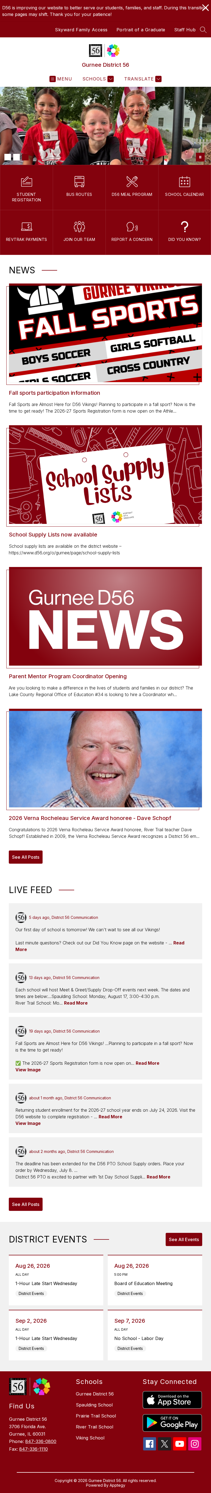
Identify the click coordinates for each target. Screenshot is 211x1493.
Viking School (90, 1438)
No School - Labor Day (140, 1338)
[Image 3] (25, 157)
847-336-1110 (33, 1449)
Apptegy (117, 1485)
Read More (76, 1003)
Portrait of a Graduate (140, 29)
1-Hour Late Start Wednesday (47, 1283)
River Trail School (94, 1427)
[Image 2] (16, 157)
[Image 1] (7, 157)
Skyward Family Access (81, 29)
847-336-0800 (40, 1441)
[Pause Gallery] (200, 157)
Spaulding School (94, 1405)
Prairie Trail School (96, 1416)
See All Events (184, 1239)
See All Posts (25, 857)
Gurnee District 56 (95, 1394)
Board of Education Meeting (145, 1283)
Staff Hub (185, 29)
